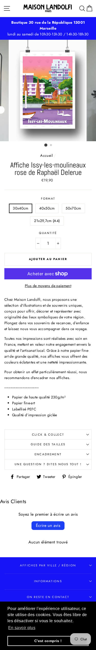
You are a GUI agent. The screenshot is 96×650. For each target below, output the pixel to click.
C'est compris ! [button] (48, 641)
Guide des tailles (48, 444)
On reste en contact (48, 597)
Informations (48, 581)
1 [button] (45, 145)
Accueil (46, 155)
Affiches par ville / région (48, 565)
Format (48, 199)
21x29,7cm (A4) (47, 220)
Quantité (48, 233)
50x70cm (73, 208)
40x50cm (47, 208)
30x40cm (20, 208)
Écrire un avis (48, 525)
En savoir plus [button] (21, 628)
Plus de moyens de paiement (48, 285)
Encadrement (48, 454)
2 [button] (51, 145)
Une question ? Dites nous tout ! (48, 464)
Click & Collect (48, 435)
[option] (48, 28)
